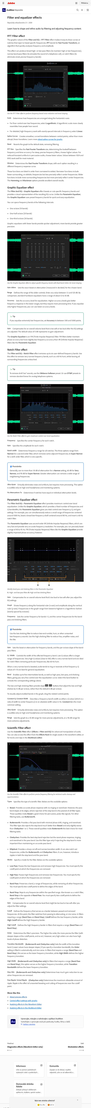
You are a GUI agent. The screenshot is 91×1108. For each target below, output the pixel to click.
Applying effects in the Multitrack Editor (26, 1008)
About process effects (18, 997)
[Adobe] (11, 3)
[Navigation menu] (3, 3)
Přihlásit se (84, 3)
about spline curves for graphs (50, 139)
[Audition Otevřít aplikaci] (88, 10)
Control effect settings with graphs (23, 1000)
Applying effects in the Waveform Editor (26, 1004)
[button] (76, 3)
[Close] (77, 1100)
